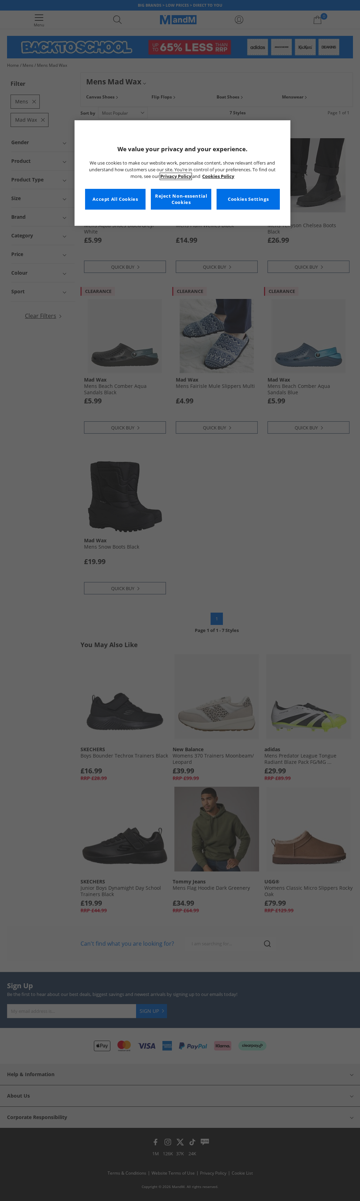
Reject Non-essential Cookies (181, 199)
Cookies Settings (248, 199)
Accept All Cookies (115, 199)
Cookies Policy (218, 176)
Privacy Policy (175, 176)
